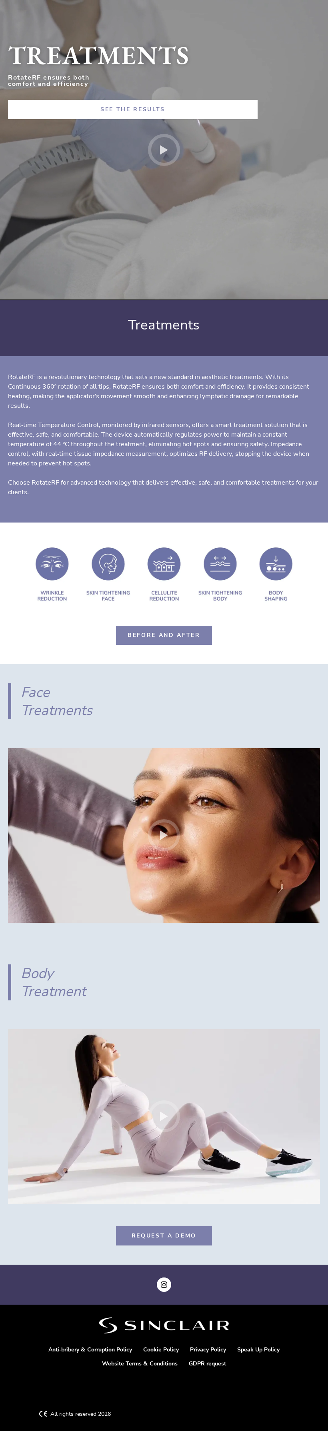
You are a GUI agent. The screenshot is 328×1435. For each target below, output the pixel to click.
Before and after (164, 635)
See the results (132, 109)
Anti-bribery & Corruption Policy (90, 1349)
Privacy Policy (208, 1349)
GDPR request (207, 1363)
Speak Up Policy (258, 1349)
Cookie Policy (161, 1349)
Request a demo (164, 1235)
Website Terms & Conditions (140, 1363)
